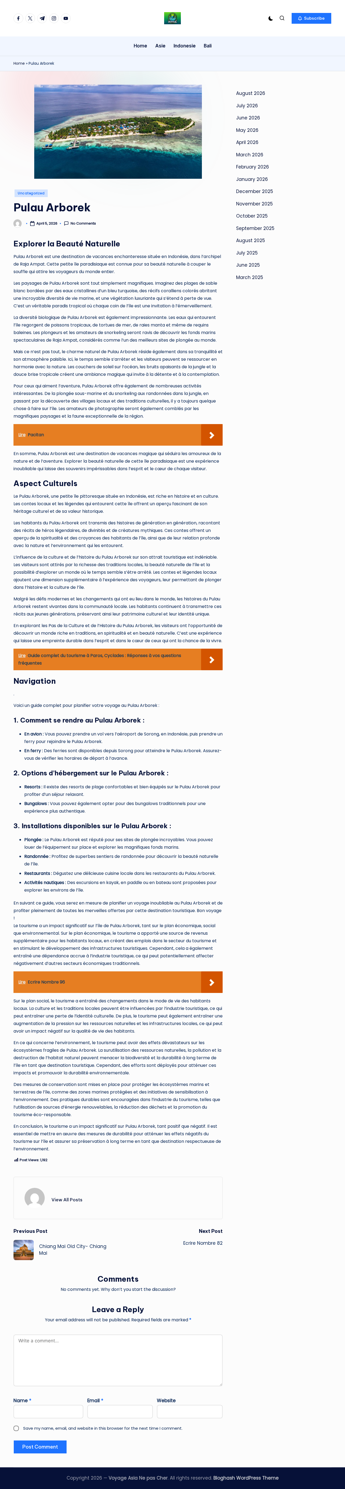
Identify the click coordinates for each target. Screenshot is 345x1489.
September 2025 (255, 228)
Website (166, 1400)
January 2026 (252, 179)
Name (22, 1400)
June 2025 (248, 265)
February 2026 (252, 167)
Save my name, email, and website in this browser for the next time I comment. (102, 1428)
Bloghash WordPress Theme (246, 1478)
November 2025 (254, 203)
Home (19, 63)
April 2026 (247, 142)
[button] (311, 18)
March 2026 (249, 154)
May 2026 (247, 130)
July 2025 (247, 252)
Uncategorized (31, 193)
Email (95, 1400)
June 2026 (248, 118)
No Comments (83, 223)
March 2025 (249, 277)
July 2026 (247, 105)
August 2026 (250, 93)
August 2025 (250, 240)
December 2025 (254, 191)
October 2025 (252, 216)
